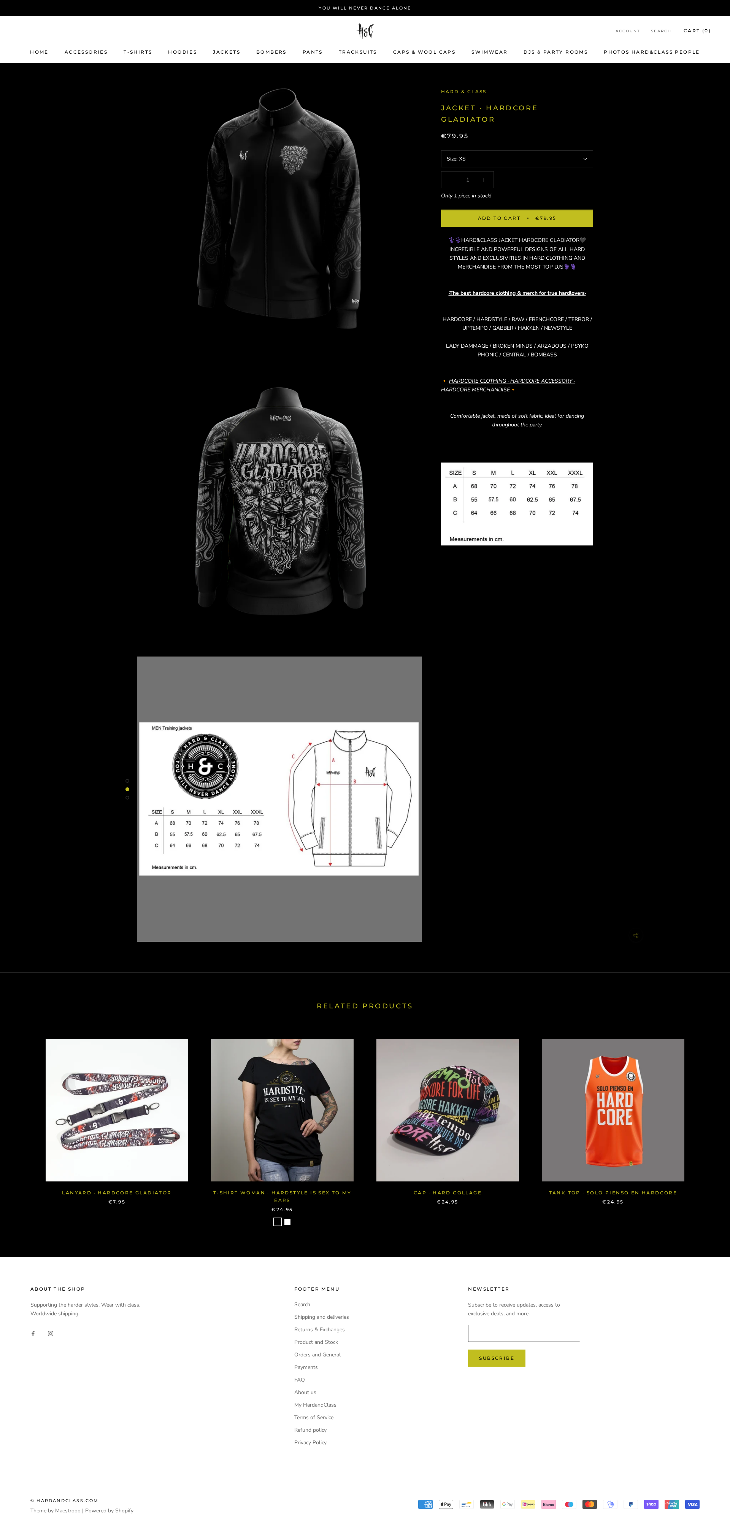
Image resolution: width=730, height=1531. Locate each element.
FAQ (299, 1379)
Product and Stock (316, 1342)
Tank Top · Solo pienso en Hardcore (613, 1193)
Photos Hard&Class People (652, 52)
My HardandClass (315, 1405)
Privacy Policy (310, 1442)
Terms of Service (313, 1417)
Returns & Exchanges (319, 1329)
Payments (306, 1367)
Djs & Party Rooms (556, 52)
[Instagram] (50, 1333)
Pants (313, 52)
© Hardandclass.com (64, 1500)
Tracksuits (358, 52)
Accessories (86, 52)
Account (628, 31)
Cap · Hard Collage (448, 1193)
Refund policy (310, 1430)
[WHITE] (287, 1222)
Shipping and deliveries (321, 1317)
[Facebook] (33, 1333)
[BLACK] (278, 1222)
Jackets (226, 52)
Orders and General (317, 1354)
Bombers (271, 52)
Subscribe (496, 1358)
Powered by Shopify (109, 1510)
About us (305, 1392)
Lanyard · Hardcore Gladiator (116, 1193)
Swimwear (489, 52)
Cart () (697, 31)
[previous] (23, 1124)
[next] (706, 1124)
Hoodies (182, 52)
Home (39, 52)
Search (661, 31)
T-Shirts (138, 52)
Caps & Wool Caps (424, 52)
